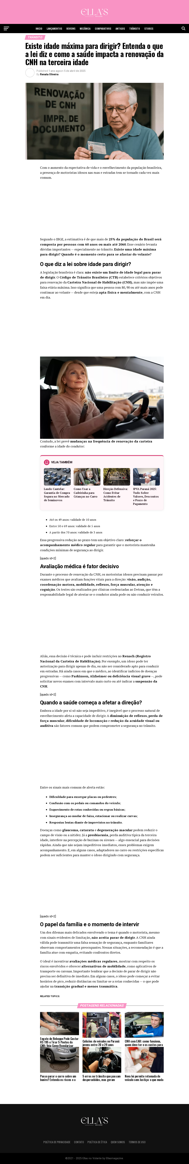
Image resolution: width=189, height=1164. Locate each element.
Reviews (70, 28)
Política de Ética (97, 1142)
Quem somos (118, 1142)
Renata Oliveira (49, 74)
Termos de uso (137, 1142)
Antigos (120, 28)
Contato (79, 1142)
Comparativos (103, 28)
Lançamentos (54, 28)
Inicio (39, 28)
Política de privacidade (56, 1142)
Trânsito (134, 28)
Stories (148, 28)
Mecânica (85, 28)
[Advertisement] (102, 209)
